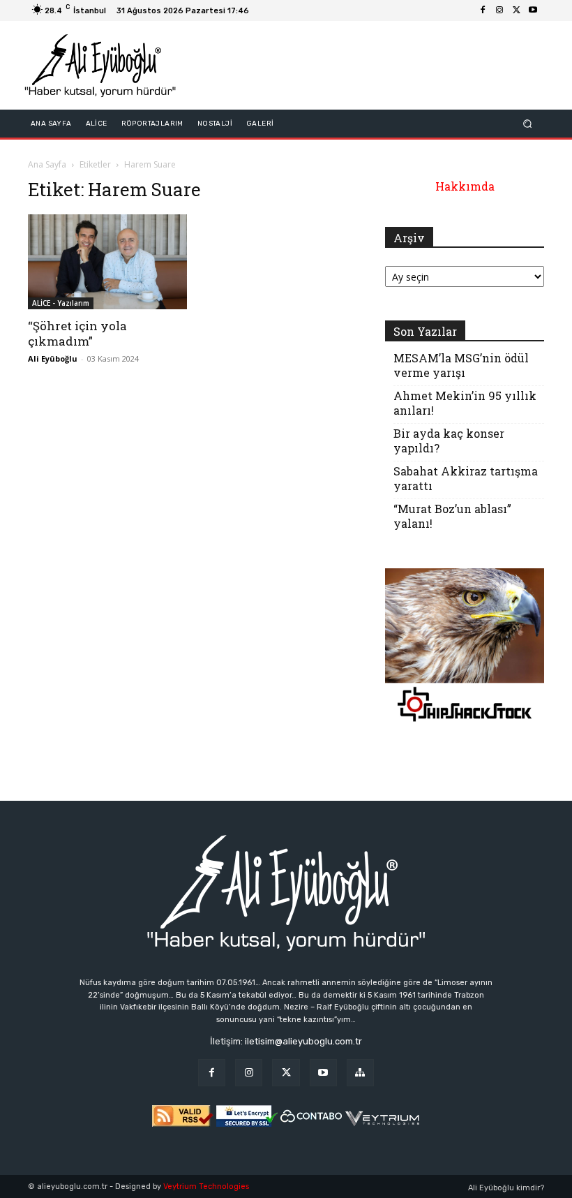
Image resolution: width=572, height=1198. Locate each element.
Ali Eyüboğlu (52, 358)
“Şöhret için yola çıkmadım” (77, 333)
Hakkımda (465, 186)
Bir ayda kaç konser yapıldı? (448, 440)
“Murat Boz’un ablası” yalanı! (452, 516)
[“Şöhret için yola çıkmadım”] (107, 261)
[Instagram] (499, 10)
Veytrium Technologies (206, 1186)
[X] (516, 10)
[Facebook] (482, 10)
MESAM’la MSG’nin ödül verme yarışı (461, 365)
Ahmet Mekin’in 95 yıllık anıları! (464, 402)
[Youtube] (533, 10)
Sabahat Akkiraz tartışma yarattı (465, 478)
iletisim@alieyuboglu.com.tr (303, 1041)
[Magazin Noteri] (360, 1072)
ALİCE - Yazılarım (60, 303)
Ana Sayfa (47, 164)
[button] (527, 124)
